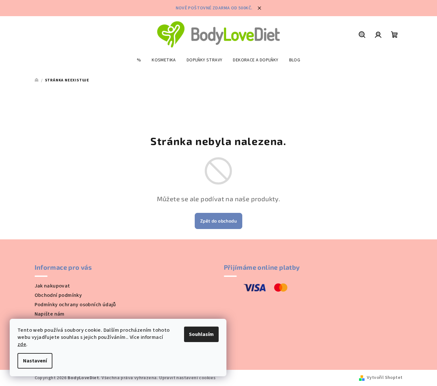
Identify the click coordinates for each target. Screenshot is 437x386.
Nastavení (35, 360)
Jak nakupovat (52, 285)
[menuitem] (139, 60)
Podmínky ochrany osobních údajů (75, 304)
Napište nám (50, 314)
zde (21, 344)
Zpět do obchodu (218, 221)
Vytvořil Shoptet (384, 377)
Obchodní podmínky (58, 295)
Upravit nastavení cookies (187, 378)
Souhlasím (201, 334)
